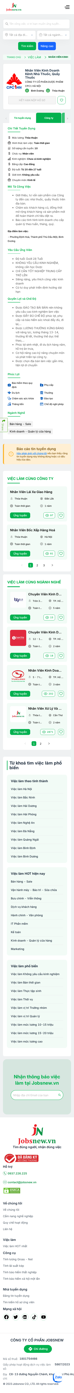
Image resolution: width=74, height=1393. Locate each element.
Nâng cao (47, 46)
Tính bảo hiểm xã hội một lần (21, 1278)
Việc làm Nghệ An (23, 822)
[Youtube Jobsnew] (43, 1317)
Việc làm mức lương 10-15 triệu (32, 1024)
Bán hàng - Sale (20, 424)
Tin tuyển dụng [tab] (22, 117)
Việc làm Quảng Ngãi (25, 839)
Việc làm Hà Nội (21, 789)
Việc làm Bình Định (23, 848)
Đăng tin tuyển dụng (16, 1295)
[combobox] (19, 35)
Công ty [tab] (48, 117)
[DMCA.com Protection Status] (12, 1190)
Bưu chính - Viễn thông (26, 898)
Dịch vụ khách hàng (24, 906)
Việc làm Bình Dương (24, 856)
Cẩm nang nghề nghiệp (18, 1216)
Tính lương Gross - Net (18, 1259)
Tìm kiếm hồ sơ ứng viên (18, 1302)
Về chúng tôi (11, 1209)
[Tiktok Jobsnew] (34, 1317)
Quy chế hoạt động (15, 1222)
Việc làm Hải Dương (24, 805)
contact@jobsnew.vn (22, 1182)
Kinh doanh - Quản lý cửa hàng (30, 431)
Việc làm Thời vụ (22, 999)
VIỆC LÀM (34, 57)
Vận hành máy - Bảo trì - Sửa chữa (34, 890)
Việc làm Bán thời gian (25, 982)
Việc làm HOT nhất (15, 1246)
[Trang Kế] (52, 565)
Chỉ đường (41, 1348)
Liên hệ (7, 1229)
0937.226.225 (17, 1173)
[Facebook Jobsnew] (6, 1317)
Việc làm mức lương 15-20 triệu (32, 1033)
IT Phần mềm (19, 923)
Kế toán (16, 932)
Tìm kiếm (27, 46)
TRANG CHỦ (14, 57)
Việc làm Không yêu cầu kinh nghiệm (35, 974)
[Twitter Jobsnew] (15, 1317)
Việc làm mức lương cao (26, 1041)
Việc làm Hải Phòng (24, 814)
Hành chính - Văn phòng (27, 915)
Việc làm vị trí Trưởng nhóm (29, 1007)
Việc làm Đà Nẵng (23, 831)
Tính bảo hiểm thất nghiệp (20, 1272)
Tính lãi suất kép (13, 1265)
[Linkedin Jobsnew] (25, 1317)
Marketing (17, 949)
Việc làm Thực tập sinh (26, 991)
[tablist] (37, 118)
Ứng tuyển (20, 515)
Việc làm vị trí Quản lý (25, 1016)
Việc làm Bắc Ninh (23, 797)
